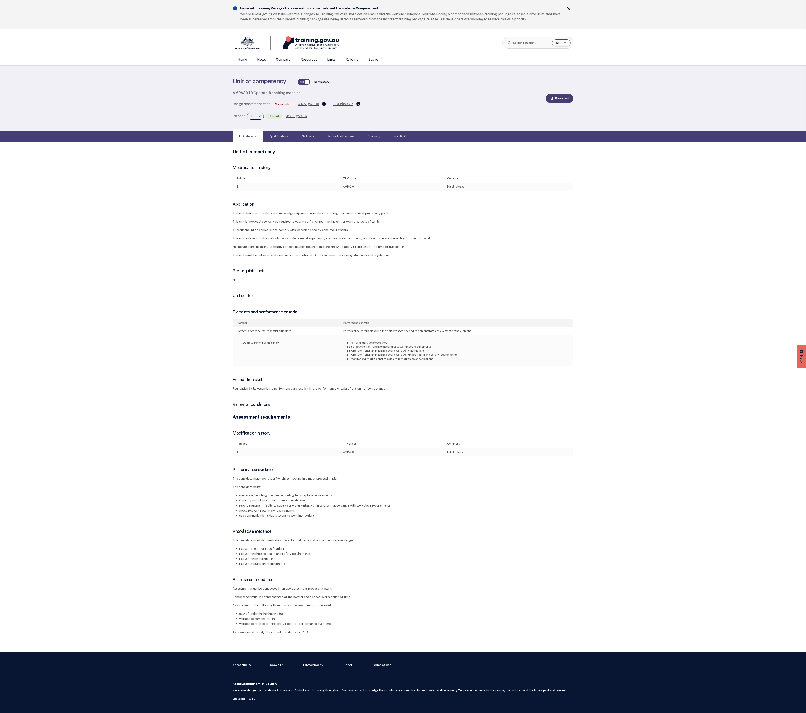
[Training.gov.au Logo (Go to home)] (305, 43)
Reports (351, 59)
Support (375, 59)
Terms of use (381, 665)
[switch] (304, 82)
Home (242, 59)
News (261, 59)
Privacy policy (313, 665)
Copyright (277, 665)
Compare (283, 59)
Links (331, 59)
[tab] (248, 136)
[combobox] (531, 42)
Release (239, 116)
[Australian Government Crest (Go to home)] (252, 43)
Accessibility (242, 665)
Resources (309, 59)
